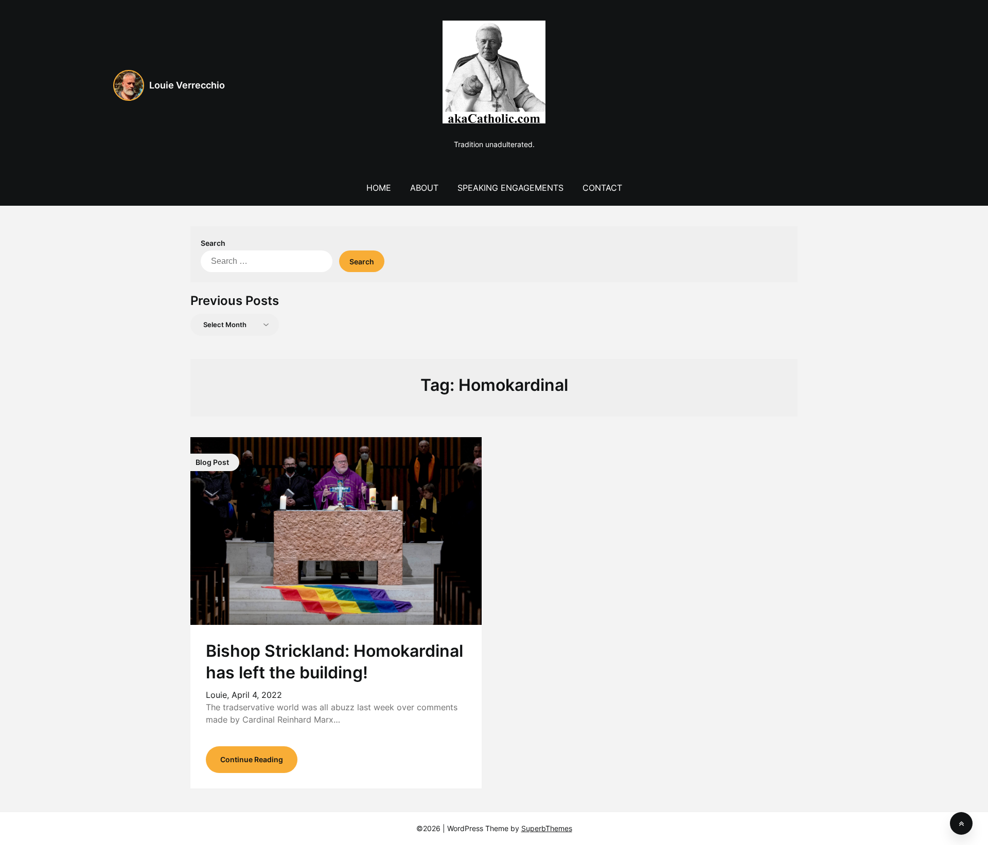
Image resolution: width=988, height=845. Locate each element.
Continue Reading (251, 759)
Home (378, 188)
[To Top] (961, 823)
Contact (602, 188)
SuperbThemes (546, 828)
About (424, 188)
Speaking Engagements (510, 188)
